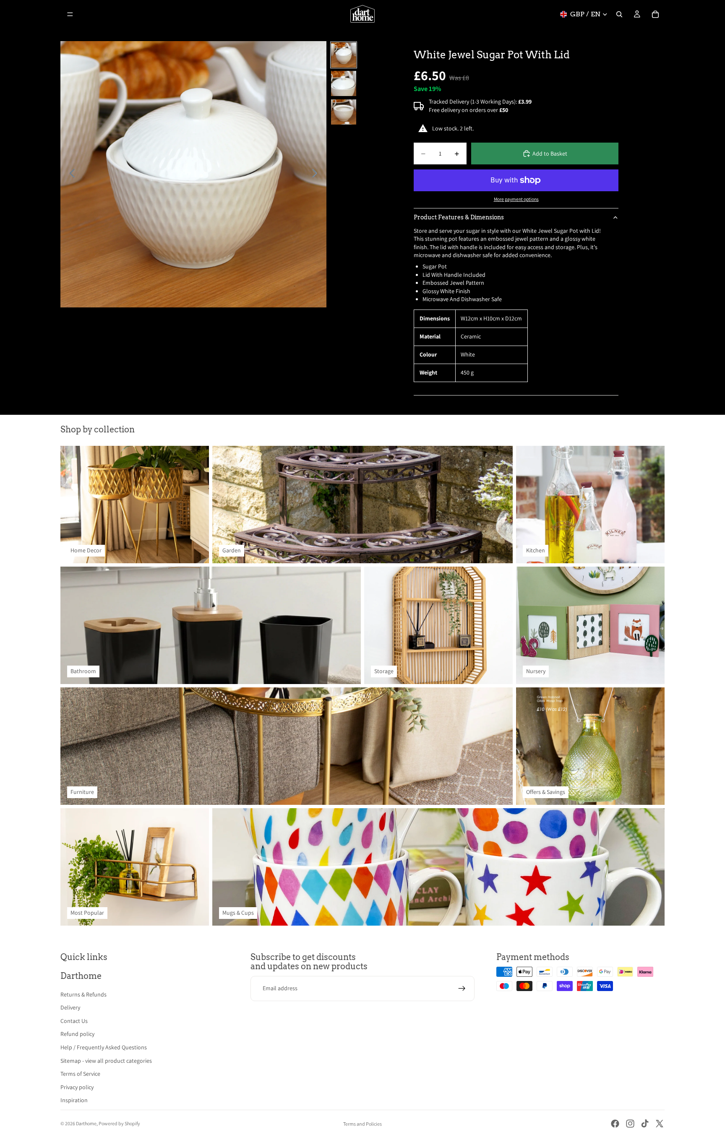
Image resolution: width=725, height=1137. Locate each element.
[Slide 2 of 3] (343, 83)
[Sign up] (462, 988)
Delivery (70, 1007)
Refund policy (77, 1034)
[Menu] (70, 14)
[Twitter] (660, 1124)
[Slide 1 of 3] (343, 55)
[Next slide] (317, 174)
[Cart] (655, 14)
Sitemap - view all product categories (106, 1060)
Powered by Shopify (119, 1123)
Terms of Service (80, 1073)
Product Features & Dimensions (459, 217)
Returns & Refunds (83, 994)
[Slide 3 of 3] (343, 112)
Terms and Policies (362, 1124)
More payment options (516, 199)
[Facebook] (615, 1124)
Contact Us (74, 1021)
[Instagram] (630, 1124)
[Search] (619, 14)
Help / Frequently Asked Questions (103, 1047)
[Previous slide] (69, 174)
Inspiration (74, 1100)
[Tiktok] (645, 1124)
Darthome (86, 1123)
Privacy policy (77, 1087)
